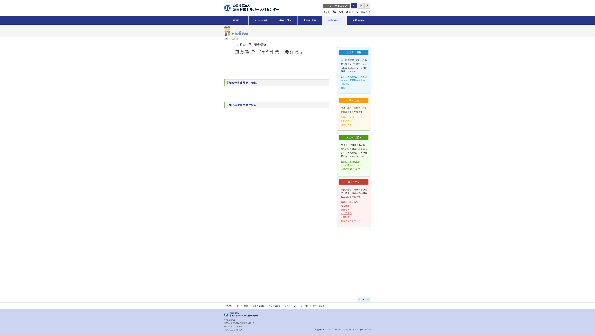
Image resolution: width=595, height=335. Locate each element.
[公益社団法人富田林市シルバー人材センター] (251, 8)
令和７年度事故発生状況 (241, 105)
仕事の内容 (346, 124)
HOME (229, 306)
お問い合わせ (318, 306)
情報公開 (345, 84)
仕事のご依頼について (352, 117)
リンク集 (304, 306)
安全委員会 (346, 213)
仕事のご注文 (258, 306)
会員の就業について (350, 169)
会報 (343, 88)
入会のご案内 (274, 306)
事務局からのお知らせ (352, 202)
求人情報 (345, 206)
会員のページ (290, 306)
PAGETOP (364, 300)
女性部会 (345, 217)
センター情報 (242, 306)
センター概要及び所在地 (353, 80)
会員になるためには (350, 161)
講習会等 (345, 209)
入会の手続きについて (352, 165)
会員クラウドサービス (352, 221)
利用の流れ (346, 121)
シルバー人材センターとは (354, 76)
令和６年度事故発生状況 (241, 82)
